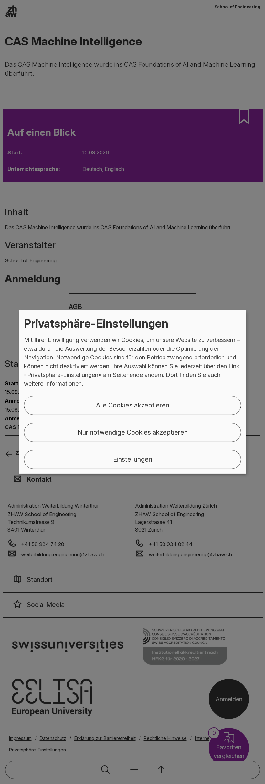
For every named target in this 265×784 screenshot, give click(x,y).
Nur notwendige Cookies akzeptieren (133, 432)
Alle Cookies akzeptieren (132, 405)
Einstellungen (132, 459)
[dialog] (132, 392)
